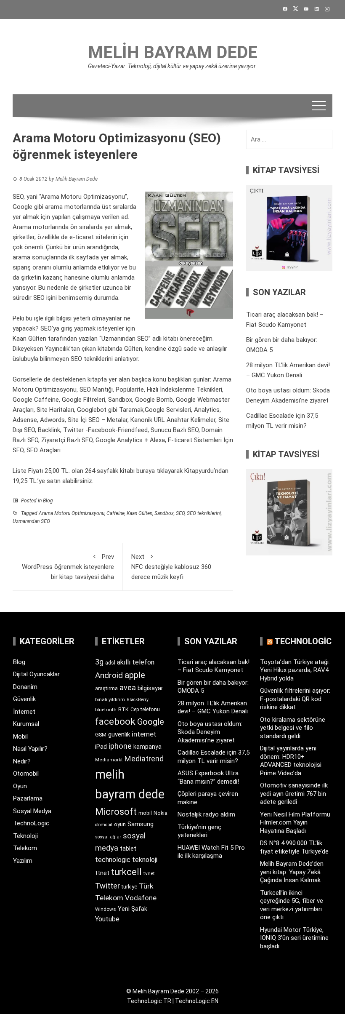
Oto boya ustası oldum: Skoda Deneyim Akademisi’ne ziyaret (210, 732)
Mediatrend (144, 758)
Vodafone (141, 898)
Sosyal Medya (32, 811)
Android (109, 675)
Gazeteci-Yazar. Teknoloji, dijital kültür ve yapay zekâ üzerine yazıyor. (172, 66)
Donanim (25, 687)
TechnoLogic (31, 823)
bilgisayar (150, 688)
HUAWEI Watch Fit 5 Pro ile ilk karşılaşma (211, 852)
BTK (123, 709)
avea (127, 687)
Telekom (25, 848)
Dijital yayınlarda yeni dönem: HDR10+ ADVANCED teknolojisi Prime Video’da (290, 760)
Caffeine (115, 513)
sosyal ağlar (108, 837)
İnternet (24, 711)
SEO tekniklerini (204, 513)
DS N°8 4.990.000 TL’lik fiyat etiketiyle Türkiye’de (294, 847)
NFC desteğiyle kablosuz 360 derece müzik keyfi (171, 567)
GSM (100, 734)
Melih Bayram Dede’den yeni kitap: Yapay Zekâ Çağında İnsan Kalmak (292, 872)
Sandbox (164, 513)
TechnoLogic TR (149, 1001)
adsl (110, 663)
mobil (145, 813)
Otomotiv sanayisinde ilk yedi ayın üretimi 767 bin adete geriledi (294, 794)
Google (150, 722)
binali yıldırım (110, 699)
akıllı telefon (135, 662)
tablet (128, 848)
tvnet (149, 873)
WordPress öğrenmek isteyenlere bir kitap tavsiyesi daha (68, 567)
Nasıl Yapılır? (30, 748)
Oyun (20, 786)
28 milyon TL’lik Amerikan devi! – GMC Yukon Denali (213, 707)
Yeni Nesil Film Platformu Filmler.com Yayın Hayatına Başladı (295, 823)
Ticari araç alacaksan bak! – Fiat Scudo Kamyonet (213, 666)
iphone (120, 746)
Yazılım (22, 861)
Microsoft (116, 811)
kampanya (147, 746)
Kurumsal (26, 724)
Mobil (20, 736)
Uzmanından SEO (31, 521)
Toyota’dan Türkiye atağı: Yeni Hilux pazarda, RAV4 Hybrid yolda (295, 670)
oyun (120, 824)
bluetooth (106, 709)
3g (99, 661)
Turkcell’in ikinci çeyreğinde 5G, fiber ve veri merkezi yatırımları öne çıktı (291, 905)
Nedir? (22, 761)
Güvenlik (24, 699)
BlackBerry (138, 699)
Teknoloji (25, 836)
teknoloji (144, 860)
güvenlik (119, 734)
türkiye (129, 886)
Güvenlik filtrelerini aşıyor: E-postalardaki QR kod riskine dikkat (295, 699)
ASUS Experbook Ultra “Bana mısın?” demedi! (208, 777)
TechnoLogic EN (196, 1001)
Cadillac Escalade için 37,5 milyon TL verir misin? (213, 757)
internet (144, 734)
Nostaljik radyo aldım (206, 814)
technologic (112, 860)
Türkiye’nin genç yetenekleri (199, 831)
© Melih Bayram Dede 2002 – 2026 (172, 991)
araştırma (106, 688)
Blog (48, 501)
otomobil (103, 824)
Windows (105, 909)
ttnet (102, 873)
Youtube (107, 919)
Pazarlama (27, 798)
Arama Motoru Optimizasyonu (71, 513)
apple (135, 675)
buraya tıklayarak (159, 471)
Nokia (160, 813)
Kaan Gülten (139, 513)
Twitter (107, 885)
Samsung (140, 824)
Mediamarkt (109, 760)
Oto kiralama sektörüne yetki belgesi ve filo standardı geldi (292, 728)
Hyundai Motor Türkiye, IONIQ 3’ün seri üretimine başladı (294, 938)
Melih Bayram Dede (172, 52)
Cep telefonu (145, 709)
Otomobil (26, 773)
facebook (115, 721)
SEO (180, 513)
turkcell (126, 872)
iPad (101, 746)
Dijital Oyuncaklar (36, 674)
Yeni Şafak (132, 908)
